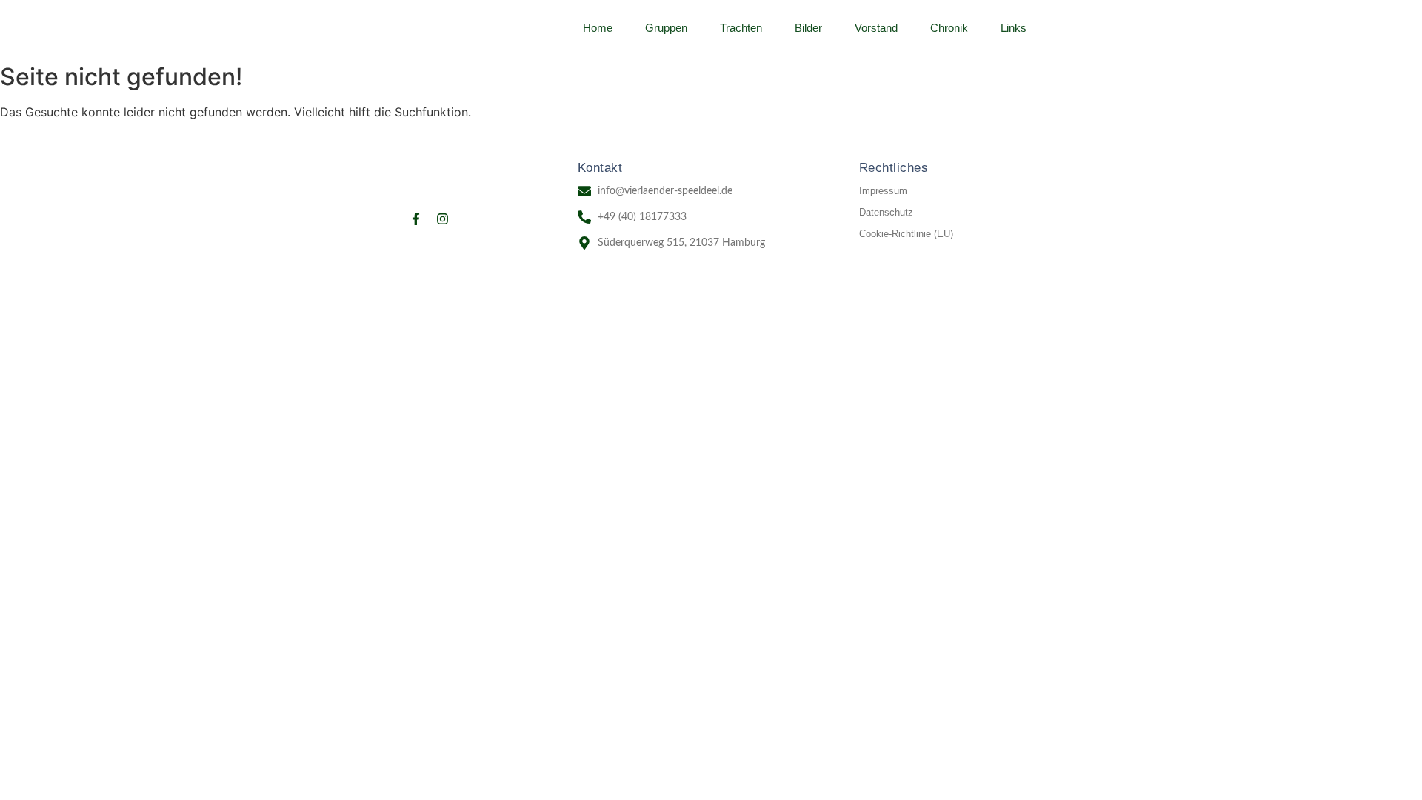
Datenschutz (886, 212)
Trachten (741, 27)
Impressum (883, 190)
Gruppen (666, 27)
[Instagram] (442, 219)
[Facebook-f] (416, 219)
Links (1014, 27)
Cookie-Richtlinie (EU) (906, 233)
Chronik (949, 27)
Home (597, 27)
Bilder (808, 27)
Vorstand (876, 27)
